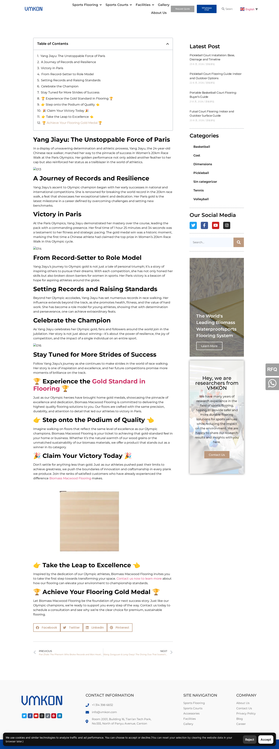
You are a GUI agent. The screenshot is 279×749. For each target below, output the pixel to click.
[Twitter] (193, 225)
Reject (249, 739)
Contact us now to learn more (139, 578)
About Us (159, 13)
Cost (196, 155)
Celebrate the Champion (60, 86)
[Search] (238, 242)
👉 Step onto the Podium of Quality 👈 (70, 104)
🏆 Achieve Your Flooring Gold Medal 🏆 (72, 123)
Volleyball (201, 199)
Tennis (198, 190)
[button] (167, 43)
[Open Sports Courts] (130, 4)
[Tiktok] (47, 715)
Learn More (209, 346)
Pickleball (201, 173)
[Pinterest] (53, 715)
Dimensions (202, 164)
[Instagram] (226, 225)
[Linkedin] (59, 715)
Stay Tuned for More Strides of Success (70, 92)
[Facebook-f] (204, 225)
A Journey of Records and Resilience (68, 62)
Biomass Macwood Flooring (70, 478)
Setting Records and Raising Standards (71, 80)
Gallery (163, 5)
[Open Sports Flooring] (100, 4)
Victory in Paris (52, 68)
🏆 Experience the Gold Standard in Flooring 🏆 (77, 98)
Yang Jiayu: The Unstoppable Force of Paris (72, 56)
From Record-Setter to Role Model (67, 74)
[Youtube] (215, 225)
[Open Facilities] (153, 4)
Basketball (201, 147)
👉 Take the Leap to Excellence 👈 (67, 117)
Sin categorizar (205, 181)
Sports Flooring (85, 5)
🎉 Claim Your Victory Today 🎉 (66, 110)
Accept (266, 739)
